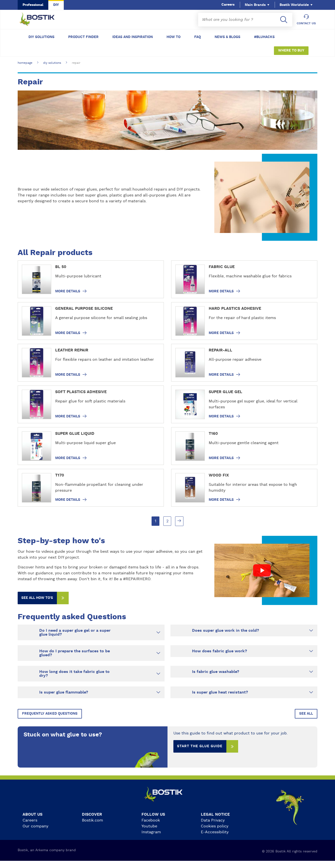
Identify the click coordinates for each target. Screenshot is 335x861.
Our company (35, 826)
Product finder (83, 37)
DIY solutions (41, 37)
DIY (56, 5)
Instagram (151, 832)
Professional (33, 5)
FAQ (197, 37)
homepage (25, 62)
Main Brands (255, 5)
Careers (227, 4)
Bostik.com (92, 820)
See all (306, 713)
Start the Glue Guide (199, 746)
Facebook (151, 820)
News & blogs (227, 37)
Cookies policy (214, 826)
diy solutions (52, 62)
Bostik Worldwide (294, 5)
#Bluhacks (264, 37)
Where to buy (291, 50)
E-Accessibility (215, 832)
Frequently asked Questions (49, 713)
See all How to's (37, 598)
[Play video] (261, 570)
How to (173, 37)
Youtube (149, 826)
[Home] (41, 19)
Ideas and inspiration (132, 37)
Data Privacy (213, 820)
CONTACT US (306, 23)
